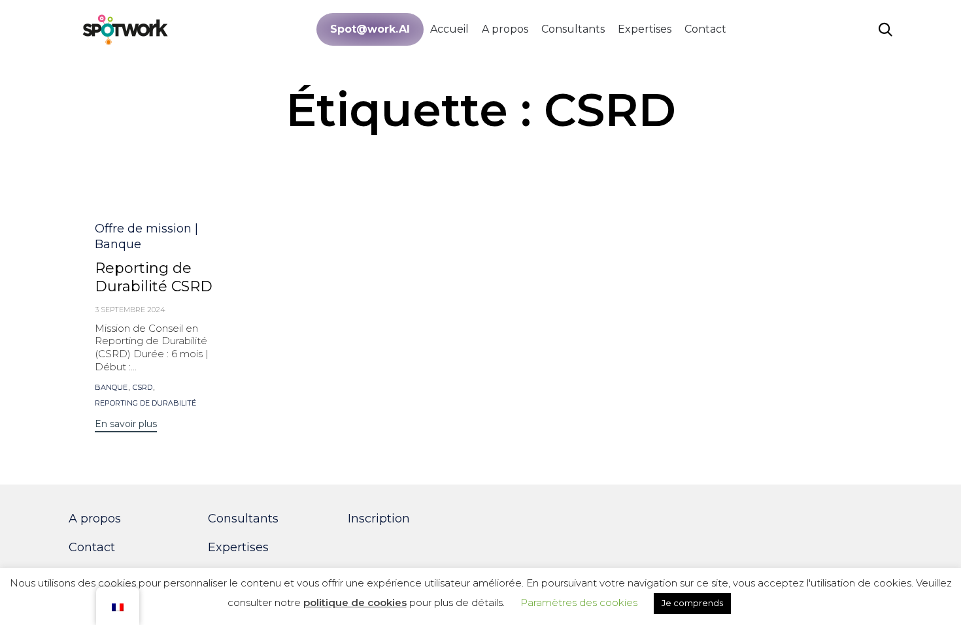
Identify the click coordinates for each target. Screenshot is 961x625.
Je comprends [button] (692, 603)
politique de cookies (355, 602)
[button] (126, 425)
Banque (111, 387)
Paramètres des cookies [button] (578, 602)
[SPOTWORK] (126, 29)
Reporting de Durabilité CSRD (153, 277)
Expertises (644, 29)
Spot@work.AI (370, 29)
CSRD (142, 387)
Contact (705, 29)
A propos (505, 29)
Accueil (449, 29)
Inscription (379, 518)
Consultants (573, 29)
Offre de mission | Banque (146, 236)
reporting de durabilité (145, 403)
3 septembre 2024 (130, 309)
